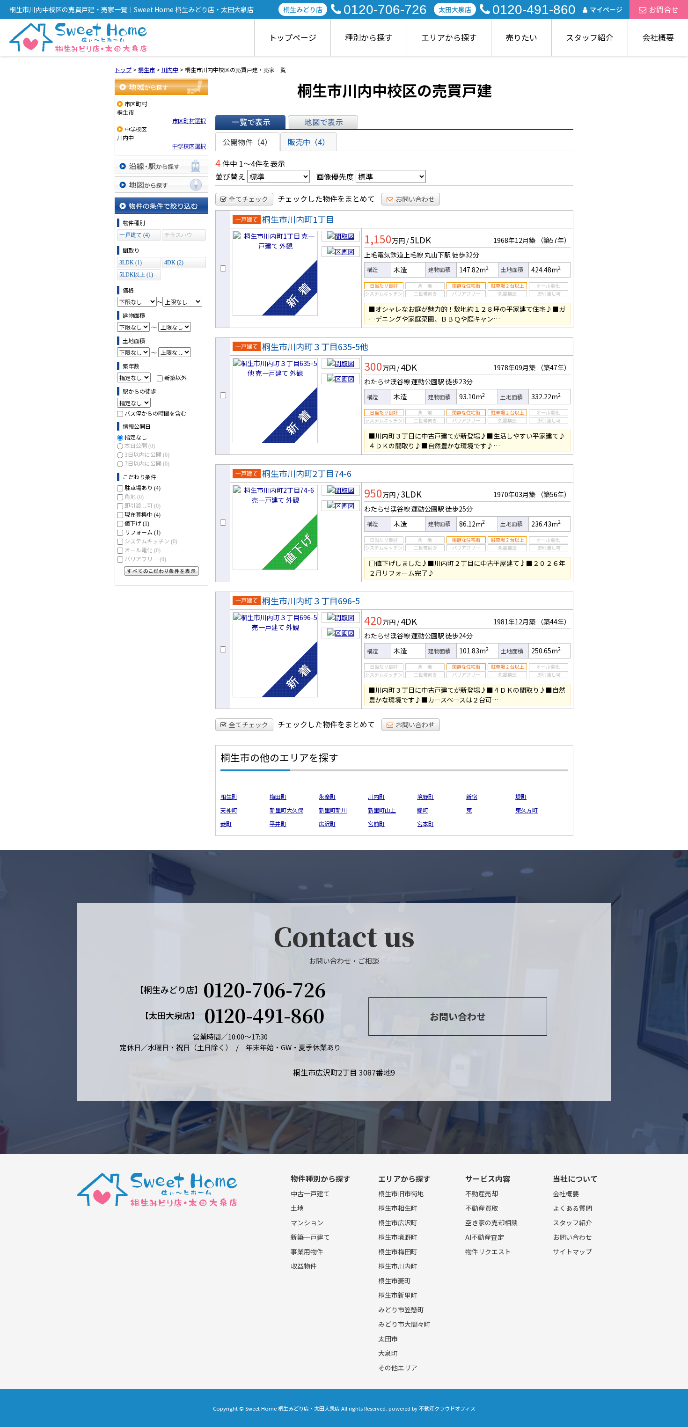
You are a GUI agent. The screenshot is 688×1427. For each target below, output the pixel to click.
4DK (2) (173, 262)
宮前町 (376, 823)
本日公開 (139, 445)
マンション (307, 1222)
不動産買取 (481, 1208)
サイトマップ (572, 1251)
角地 (134, 496)
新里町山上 (382, 810)
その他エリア (397, 1367)
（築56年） (554, 494)
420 (373, 620)
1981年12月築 (514, 621)
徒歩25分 (459, 508)
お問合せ (664, 9)
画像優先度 (335, 176)
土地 (297, 1208)
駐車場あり (142, 487)
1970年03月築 (514, 494)
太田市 (388, 1338)
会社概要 (658, 37)
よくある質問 (572, 1208)
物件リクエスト (488, 1251)
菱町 (226, 823)
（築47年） (554, 367)
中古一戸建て (310, 1193)
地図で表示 (323, 122)
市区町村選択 (189, 120)
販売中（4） (308, 141)
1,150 (378, 239)
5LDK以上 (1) (136, 274)
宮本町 (425, 823)
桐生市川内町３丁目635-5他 (315, 346)
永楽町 (327, 796)
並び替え (230, 176)
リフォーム (142, 532)
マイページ (606, 9)
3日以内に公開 (146, 454)
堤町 (521, 796)
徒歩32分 (465, 254)
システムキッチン (150, 541)
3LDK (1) (130, 262)
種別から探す (369, 37)
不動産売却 (481, 1193)
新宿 (471, 796)
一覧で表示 (250, 122)
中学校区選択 (189, 146)
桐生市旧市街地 (401, 1193)
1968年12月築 (514, 240)
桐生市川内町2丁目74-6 (306, 473)
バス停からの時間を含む (155, 413)
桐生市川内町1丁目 (298, 219)
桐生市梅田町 (397, 1251)
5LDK (420, 240)
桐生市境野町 (397, 1237)
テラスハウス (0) (178, 236)
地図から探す (161, 184)
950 (373, 493)
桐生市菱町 (394, 1280)
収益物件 (304, 1266)
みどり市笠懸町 (401, 1309)
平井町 (278, 823)
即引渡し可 (142, 505)
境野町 (425, 796)
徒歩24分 (459, 635)
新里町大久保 (286, 810)
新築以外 (175, 377)
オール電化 (142, 550)
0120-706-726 (385, 9)
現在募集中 (142, 514)
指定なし (135, 437)
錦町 (422, 810)
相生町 (228, 796)
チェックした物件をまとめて (326, 198)
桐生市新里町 (397, 1295)
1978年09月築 (514, 367)
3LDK (411, 494)
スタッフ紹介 (590, 37)
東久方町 (526, 810)
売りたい (521, 37)
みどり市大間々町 (404, 1324)
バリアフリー (145, 559)
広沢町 (327, 823)
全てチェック (248, 199)
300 (373, 366)
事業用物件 (307, 1251)
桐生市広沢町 (397, 1222)
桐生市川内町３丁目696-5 (311, 600)
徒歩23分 (459, 381)
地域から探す (161, 87)
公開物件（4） (247, 141)
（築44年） (554, 621)
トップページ (292, 37)
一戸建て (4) (134, 235)
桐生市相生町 (397, 1208)
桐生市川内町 (397, 1266)
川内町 (376, 796)
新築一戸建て (310, 1237)
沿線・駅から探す (161, 166)
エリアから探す (449, 37)
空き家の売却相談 (491, 1222)
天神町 (228, 810)
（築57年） (554, 240)
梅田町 (278, 796)
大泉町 (388, 1353)
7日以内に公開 (146, 463)
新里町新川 (333, 810)
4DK (409, 367)
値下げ (136, 523)
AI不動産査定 (484, 1237)
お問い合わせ (415, 199)
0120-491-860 (534, 9)
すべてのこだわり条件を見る (161, 571)
